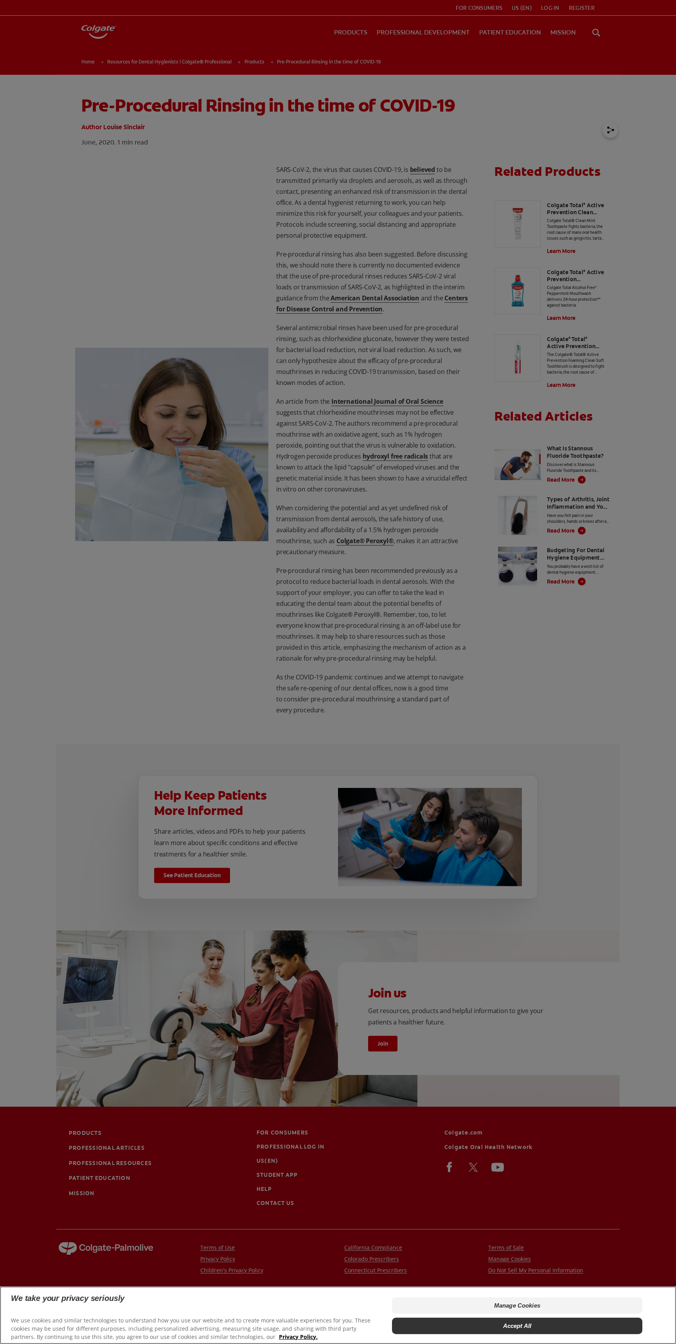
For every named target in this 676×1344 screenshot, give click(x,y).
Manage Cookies (517, 1305)
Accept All (517, 1325)
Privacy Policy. (298, 1336)
